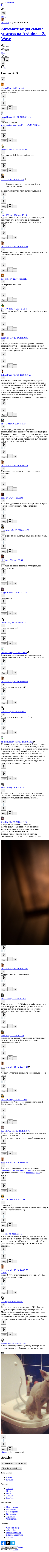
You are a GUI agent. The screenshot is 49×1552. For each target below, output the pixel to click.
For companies (12, 1512)
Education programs (14, 1535)
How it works (12, 1507)
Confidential (11, 1519)
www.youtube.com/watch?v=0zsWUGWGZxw (21, 125)
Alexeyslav (5, 530)
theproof (4, 279)
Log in (9, 1477)
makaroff (4, 1099)
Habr (15, 1550)
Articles (9, 1488)
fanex (3, 1035)
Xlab (3, 179)
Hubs (8, 1493)
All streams (10, 2)
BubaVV (5, 309)
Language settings (9, 1547)
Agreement (10, 1516)
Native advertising (13, 1532)
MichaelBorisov (7, 742)
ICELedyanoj (6, 375)
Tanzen (4, 622)
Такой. (4, 1272)
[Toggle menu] (2, 3)
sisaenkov (5, 22)
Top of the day (7, 1463)
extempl (4, 998)
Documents (11, 1514)
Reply (4, 108)
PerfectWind (6, 1131)
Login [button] (3, 16)
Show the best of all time (11, 1468)
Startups (9, 1537)
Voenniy (4, 149)
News (8, 1491)
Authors (9, 1496)
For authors (11, 1509)
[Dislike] (3, 103)
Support (20, 1547)
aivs (2, 1234)
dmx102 (4, 215)
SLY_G (4, 424)
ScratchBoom (6, 117)
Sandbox (10, 1498)
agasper (4, 1343)
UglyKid (4, 592)
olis (2, 498)
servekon (4, 652)
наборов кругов (33, 1173)
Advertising (11, 1530)
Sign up (4, 1452)
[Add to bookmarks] (10, 107)
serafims (4, 787)
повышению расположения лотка (16, 1170)
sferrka (4, 88)
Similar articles (20, 1463)
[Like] (3, 96)
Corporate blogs (12, 1528)
